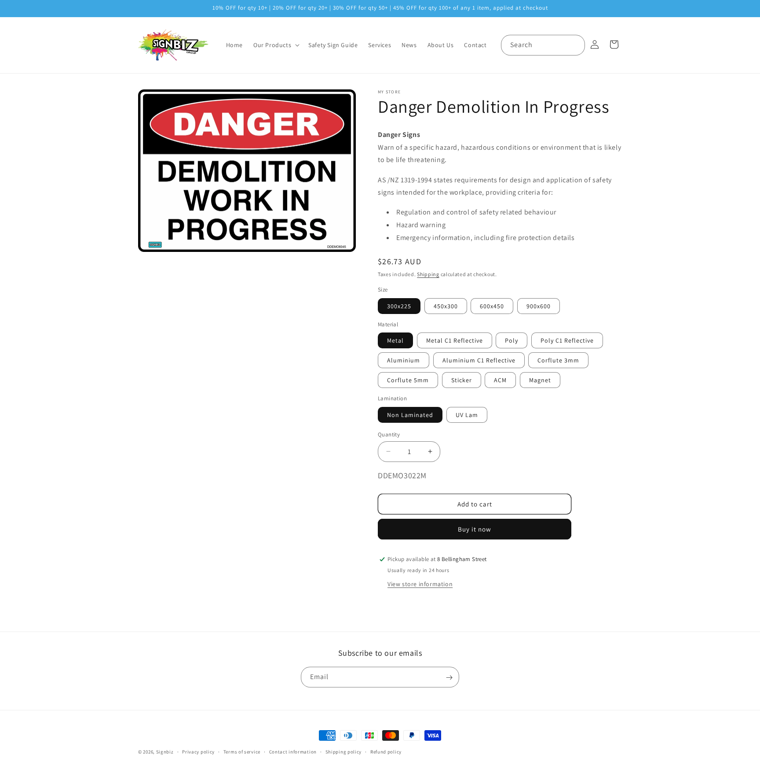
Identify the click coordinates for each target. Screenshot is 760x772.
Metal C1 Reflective (454, 340)
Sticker (461, 380)
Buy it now (474, 529)
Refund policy (386, 751)
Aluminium (403, 360)
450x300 (446, 306)
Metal (395, 340)
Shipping (428, 273)
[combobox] (543, 45)
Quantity (389, 434)
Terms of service (241, 751)
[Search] (575, 45)
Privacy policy (198, 751)
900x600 (538, 306)
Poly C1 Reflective (567, 340)
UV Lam (467, 414)
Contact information (293, 751)
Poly (511, 340)
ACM (500, 380)
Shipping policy (343, 751)
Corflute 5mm (408, 380)
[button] (275, 45)
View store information (420, 584)
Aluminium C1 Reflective (478, 360)
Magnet (540, 380)
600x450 (492, 306)
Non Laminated (410, 414)
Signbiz (165, 752)
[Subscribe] (449, 677)
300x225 (399, 306)
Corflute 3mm (558, 360)
